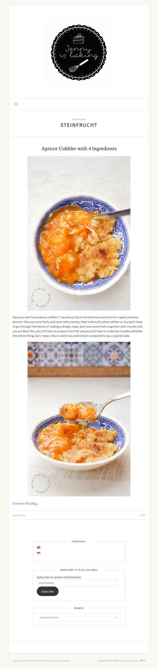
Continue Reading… (26, 503)
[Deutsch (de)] (39, 553)
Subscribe (47, 591)
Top (142, 660)
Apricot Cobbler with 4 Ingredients (79, 148)
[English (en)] (39, 547)
